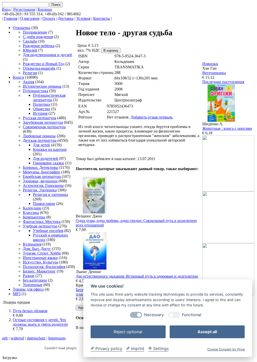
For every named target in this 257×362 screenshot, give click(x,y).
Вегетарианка (214, 73)
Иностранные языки (40, 258)
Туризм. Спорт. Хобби (42, 253)
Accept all (207, 331)
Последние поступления (223, 82)
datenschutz (36, 338)
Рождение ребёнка (38, 46)
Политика (41, 104)
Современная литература (44, 127)
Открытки (21, 28)
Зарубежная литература (43, 122)
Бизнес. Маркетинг (39, 271)
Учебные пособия (48, 230)
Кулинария (32, 244)
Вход (6, 9)
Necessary (154, 314)
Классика (31, 212)
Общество (41, 109)
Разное (28, 276)
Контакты (101, 18)
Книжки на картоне (50, 149)
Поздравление (35, 32)
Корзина (45, 9)
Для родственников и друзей (47, 55)
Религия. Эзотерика (40, 190)
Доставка (66, 18)
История (40, 113)
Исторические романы (42, 86)
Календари (32, 208)
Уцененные (32, 285)
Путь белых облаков (30, 311)
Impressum (57, 338)
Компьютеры (34, 217)
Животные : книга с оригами (227, 128)
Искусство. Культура (40, 262)
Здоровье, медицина (40, 181)
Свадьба (30, 41)
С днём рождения (38, 37)
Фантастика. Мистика (41, 221)
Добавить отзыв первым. (152, 117)
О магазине (30, 18)
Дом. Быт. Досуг (37, 249)
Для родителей (45, 158)
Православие (44, 203)
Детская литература (39, 140)
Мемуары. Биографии (41, 172)
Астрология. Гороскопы (43, 185)
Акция (28, 82)
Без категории (35, 280)
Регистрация (24, 9)
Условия (83, 18)
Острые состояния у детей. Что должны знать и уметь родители (40, 322)
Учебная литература (40, 226)
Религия (30, 73)
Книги (18, 77)
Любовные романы (39, 136)
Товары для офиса (28, 289)
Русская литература (39, 118)
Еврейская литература (42, 176)
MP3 (17, 294)
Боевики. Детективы (40, 167)
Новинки (210, 64)
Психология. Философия (44, 267)
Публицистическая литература (49, 97)
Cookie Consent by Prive (226, 349)
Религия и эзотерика (50, 194)
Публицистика (35, 91)
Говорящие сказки (48, 163)
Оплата (48, 18)
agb (5, 338)
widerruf (17, 338)
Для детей (41, 145)
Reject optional (128, 331)
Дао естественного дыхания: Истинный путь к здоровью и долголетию (137, 276)
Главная (10, 18)
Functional (191, 314)
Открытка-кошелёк (39, 68)
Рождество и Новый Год (44, 64)
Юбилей (30, 50)
